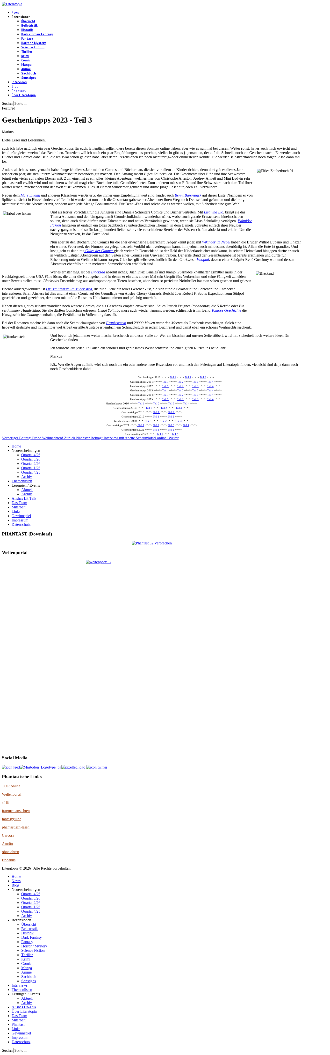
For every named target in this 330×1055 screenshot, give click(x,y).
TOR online (11, 786)
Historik (27, 30)
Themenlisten (22, 481)
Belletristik (29, 26)
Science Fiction (32, 47)
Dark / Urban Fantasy (37, 34)
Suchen (7, 103)
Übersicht (28, 21)
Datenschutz (21, 524)
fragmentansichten (16, 811)
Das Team (19, 503)
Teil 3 (203, 377)
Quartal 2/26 (30, 464)
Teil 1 (173, 377)
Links (16, 511)
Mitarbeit (18, 507)
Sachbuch (28, 73)
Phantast (19, 91)
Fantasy (27, 39)
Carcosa (9, 835)
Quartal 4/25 (30, 472)
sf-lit (5, 802)
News (15, 13)
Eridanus (8, 860)
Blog (15, 86)
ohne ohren (10, 852)
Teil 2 (188, 377)
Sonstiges (28, 78)
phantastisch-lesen (15, 827)
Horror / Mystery (33, 43)
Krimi (25, 56)
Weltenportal (11, 794)
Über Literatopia (24, 95)
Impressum (20, 520)
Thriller (26, 52)
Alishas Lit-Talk (24, 498)
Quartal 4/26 (30, 455)
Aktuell (27, 490)
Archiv (26, 477)
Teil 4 (210, 382)
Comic (25, 60)
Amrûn (7, 844)
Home (16, 446)
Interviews (19, 82)
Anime (26, 69)
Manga (26, 65)
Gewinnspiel (21, 516)
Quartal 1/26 (30, 468)
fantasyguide (11, 819)
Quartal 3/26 (30, 459)
